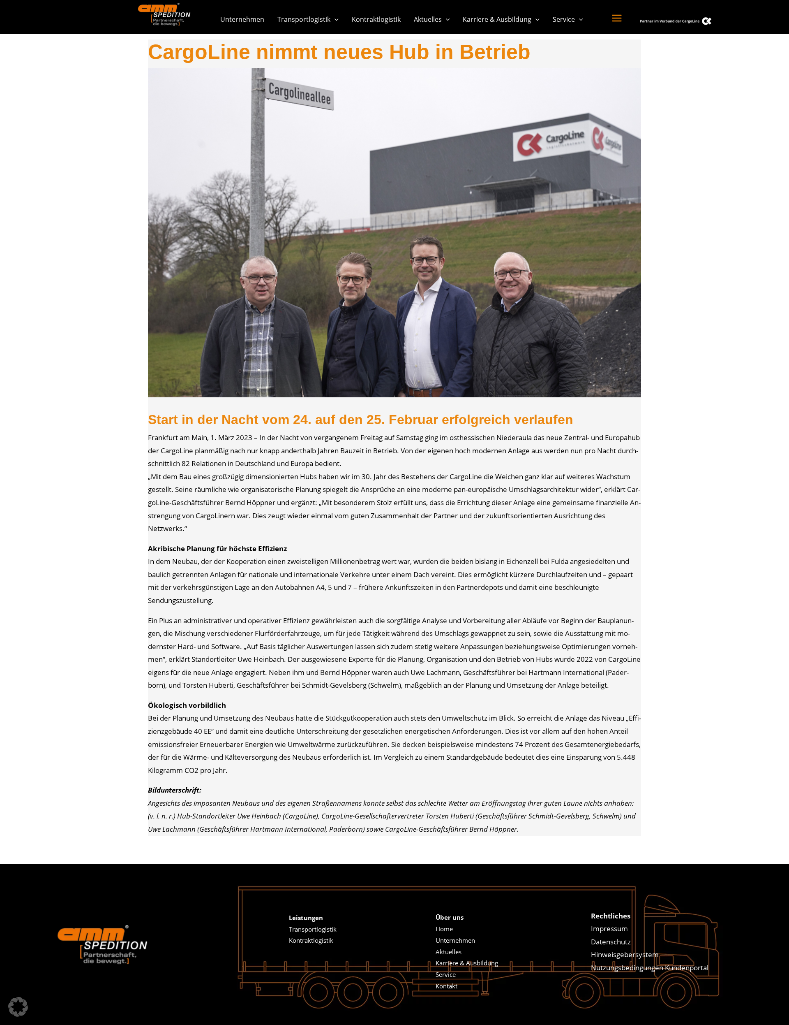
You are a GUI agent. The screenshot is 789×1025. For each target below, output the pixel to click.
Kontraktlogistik (376, 19)
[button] (334, 19)
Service (564, 19)
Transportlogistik (303, 19)
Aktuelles (428, 19)
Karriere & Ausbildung (497, 19)
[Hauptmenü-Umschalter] (617, 18)
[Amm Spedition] (166, 14)
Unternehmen (242, 19)
